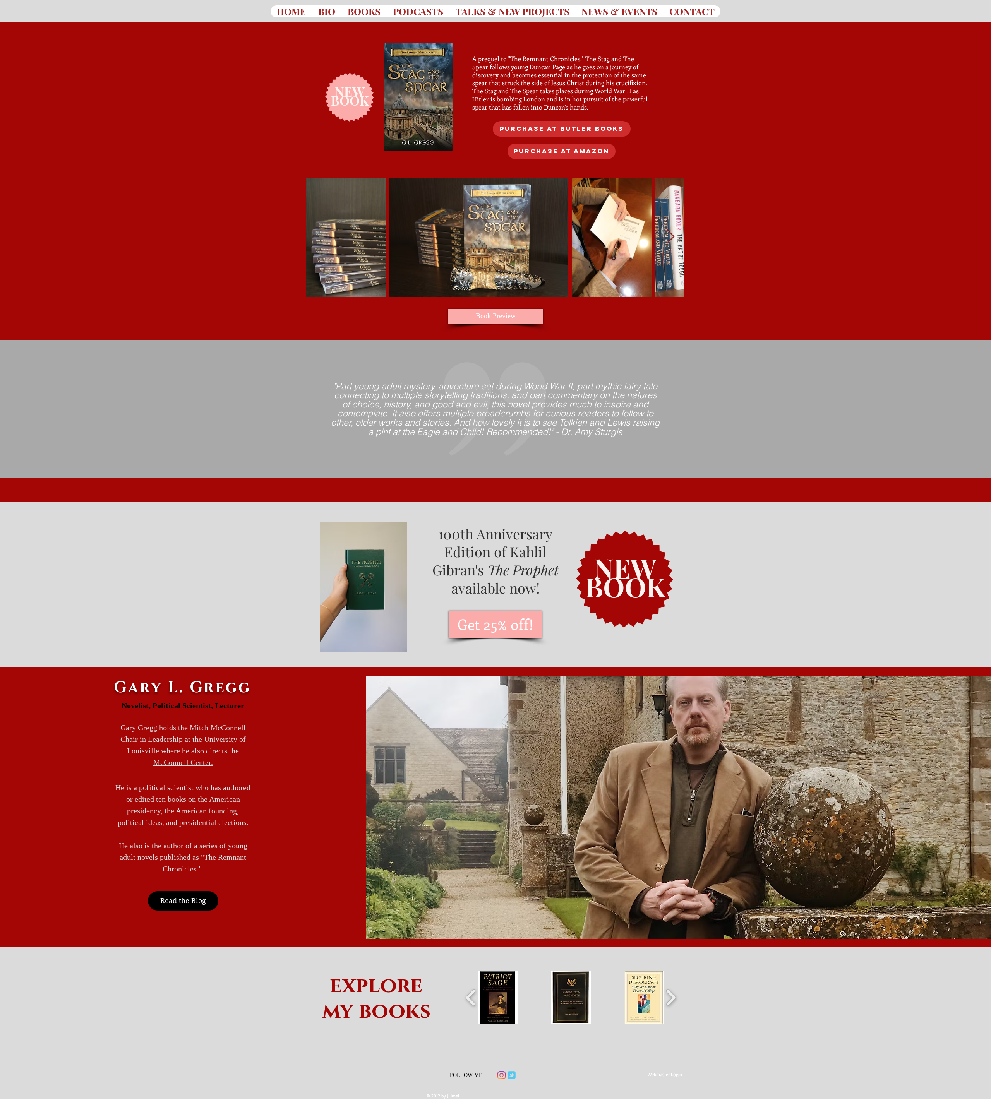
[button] (498, 997)
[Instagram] (501, 1075)
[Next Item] (670, 237)
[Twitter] (512, 1075)
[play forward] (670, 997)
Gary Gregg (138, 727)
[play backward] (471, 997)
